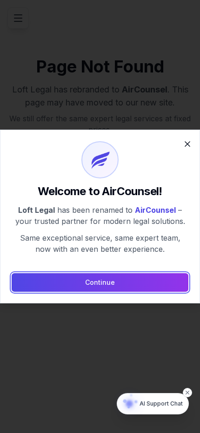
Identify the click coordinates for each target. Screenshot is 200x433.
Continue (100, 282)
